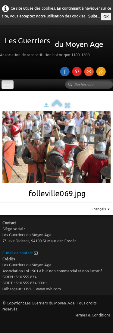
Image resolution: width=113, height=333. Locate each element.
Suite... (94, 16)
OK (106, 16)
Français (101, 209)
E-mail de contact (17, 253)
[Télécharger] (46, 105)
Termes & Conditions (92, 315)
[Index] (57, 105)
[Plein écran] (67, 105)
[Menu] (8, 84)
